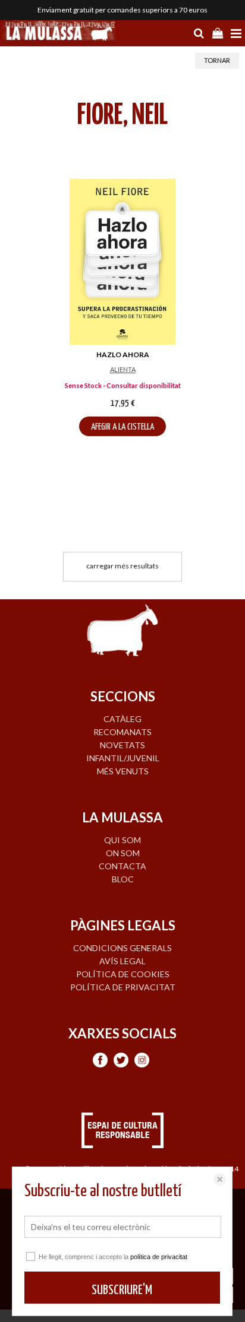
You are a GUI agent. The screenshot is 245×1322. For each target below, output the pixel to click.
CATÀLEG (122, 719)
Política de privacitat (122, 987)
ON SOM (123, 853)
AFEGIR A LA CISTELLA (122, 426)
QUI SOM (122, 840)
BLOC (123, 879)
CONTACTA (122, 866)
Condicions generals (122, 948)
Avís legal (122, 961)
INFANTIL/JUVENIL (122, 758)
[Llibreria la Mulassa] (59, 32)
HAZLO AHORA (122, 354)
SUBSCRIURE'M (122, 1290)
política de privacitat (158, 1256)
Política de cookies (122, 974)
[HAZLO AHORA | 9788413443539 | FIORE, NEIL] (122, 262)
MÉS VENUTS (123, 771)
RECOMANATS (122, 732)
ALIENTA (123, 369)
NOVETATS (122, 745)
